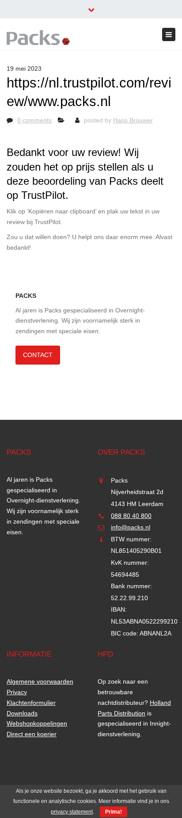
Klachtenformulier (31, 702)
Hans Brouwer (133, 120)
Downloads (22, 713)
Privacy (17, 692)
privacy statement (72, 812)
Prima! (113, 812)
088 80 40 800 (131, 515)
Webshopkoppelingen (37, 723)
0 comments (34, 120)
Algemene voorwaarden (40, 681)
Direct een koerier (32, 734)
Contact (38, 354)
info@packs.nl (130, 527)
